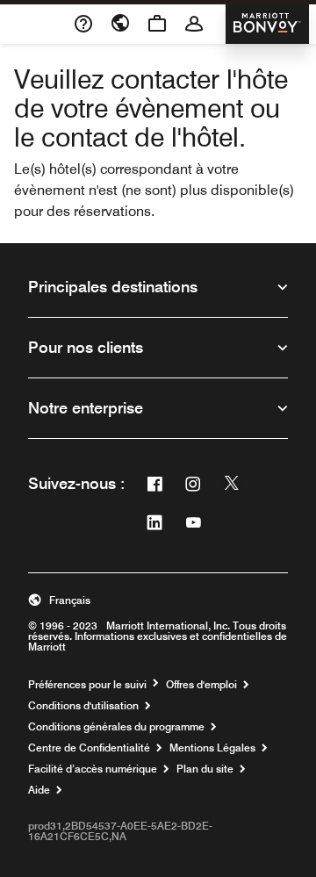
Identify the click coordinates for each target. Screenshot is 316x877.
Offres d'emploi (201, 685)
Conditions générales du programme (116, 727)
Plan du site (204, 769)
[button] (158, 600)
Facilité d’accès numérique (92, 769)
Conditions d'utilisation (83, 706)
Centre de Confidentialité (89, 748)
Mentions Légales (212, 748)
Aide (39, 790)
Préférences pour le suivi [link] (87, 685)
